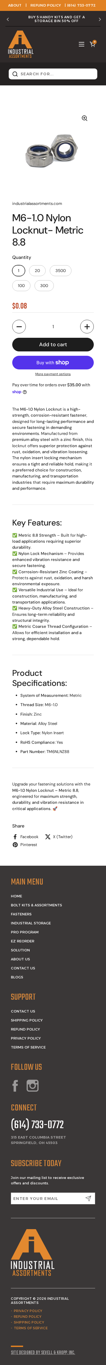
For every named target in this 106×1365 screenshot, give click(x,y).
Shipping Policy (27, 1020)
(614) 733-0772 (37, 1125)
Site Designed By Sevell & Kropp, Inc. (43, 1352)
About (15, 5)
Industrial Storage (31, 923)
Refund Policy (45, 5)
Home (16, 896)
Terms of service (31, 1328)
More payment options (53, 374)
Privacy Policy (26, 1038)
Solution (20, 950)
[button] (92, 44)
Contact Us (23, 968)
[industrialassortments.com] (20, 44)
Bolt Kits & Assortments (36, 905)
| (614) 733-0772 (80, 5)
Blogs (17, 977)
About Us (20, 959)
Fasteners (21, 914)
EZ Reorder (22, 941)
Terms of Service (28, 1047)
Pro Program (25, 932)
